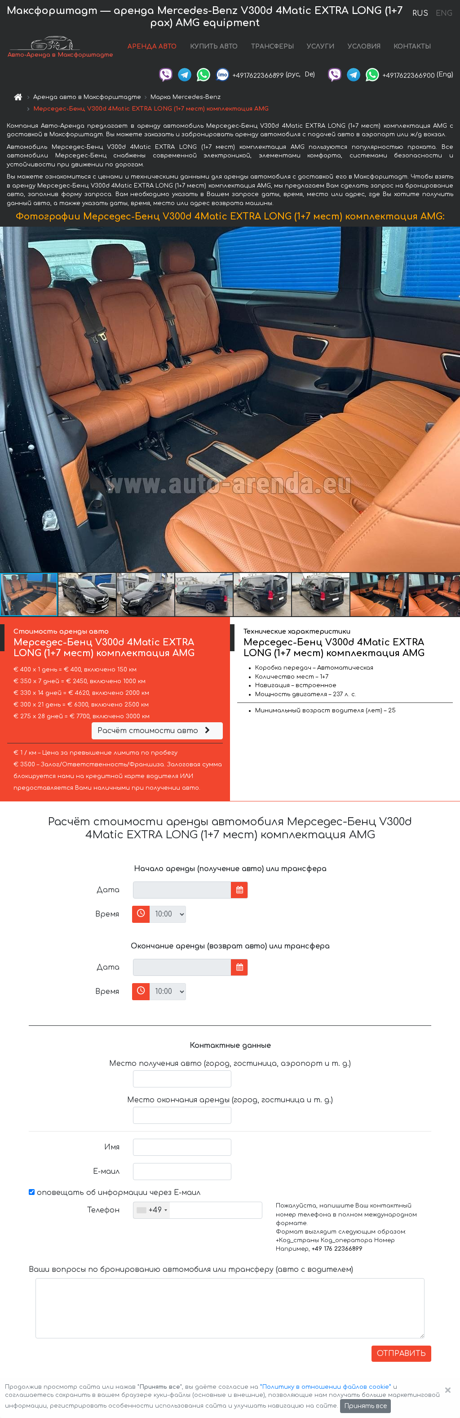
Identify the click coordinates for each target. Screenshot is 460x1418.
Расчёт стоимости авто (148, 731)
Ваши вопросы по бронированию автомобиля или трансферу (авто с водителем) (191, 1270)
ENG (444, 13)
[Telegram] (184, 74)
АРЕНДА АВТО (152, 46)
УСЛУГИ (320, 46)
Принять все (365, 1406)
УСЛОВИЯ (364, 46)
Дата (108, 890)
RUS (420, 13)
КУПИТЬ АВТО (214, 46)
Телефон (103, 1210)
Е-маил (106, 1172)
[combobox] (151, 1210)
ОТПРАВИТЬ (401, 1354)
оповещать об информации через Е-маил (117, 1193)
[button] (87, 594)
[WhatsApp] (203, 74)
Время (107, 914)
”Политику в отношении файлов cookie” (325, 1387)
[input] (182, 890)
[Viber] (165, 74)
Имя (111, 1147)
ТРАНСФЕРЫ (272, 46)
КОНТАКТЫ (412, 46)
